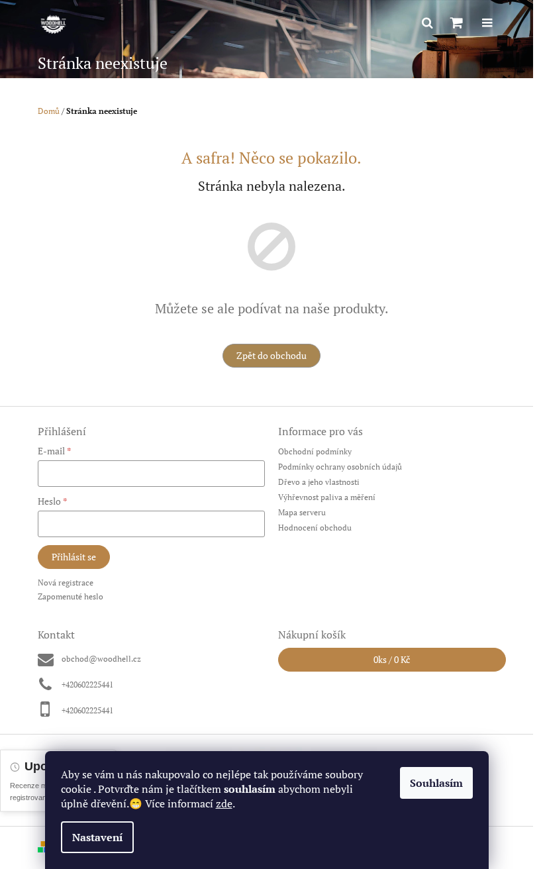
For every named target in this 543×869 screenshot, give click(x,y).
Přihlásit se (74, 556)
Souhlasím (436, 783)
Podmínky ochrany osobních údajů (340, 467)
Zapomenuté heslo (70, 596)
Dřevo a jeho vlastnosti (319, 482)
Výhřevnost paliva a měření (326, 497)
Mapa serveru (302, 512)
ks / (392, 659)
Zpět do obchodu (271, 355)
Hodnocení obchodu (315, 528)
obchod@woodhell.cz (101, 659)
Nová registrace (65, 583)
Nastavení (97, 837)
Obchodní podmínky (315, 451)
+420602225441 (87, 685)
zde (224, 803)
